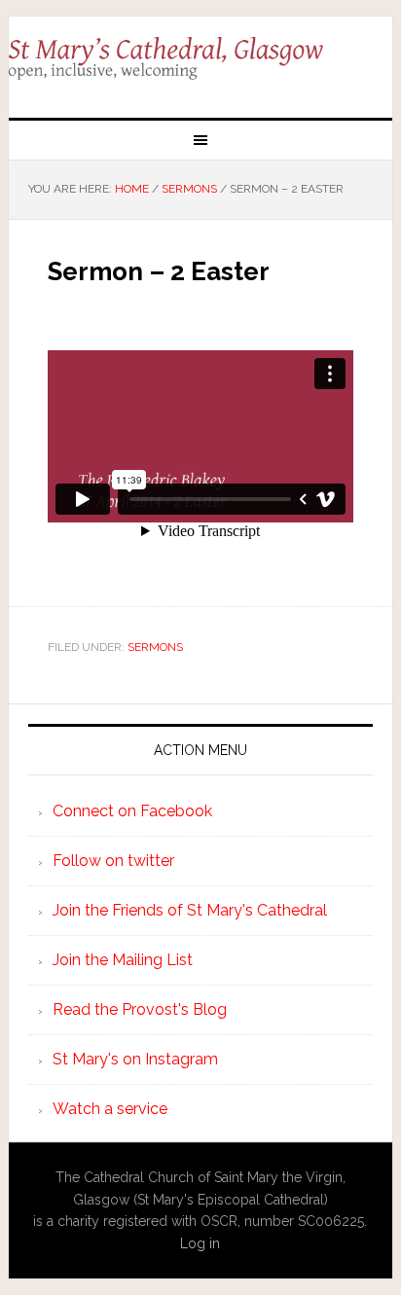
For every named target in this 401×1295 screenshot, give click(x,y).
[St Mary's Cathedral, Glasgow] (200, 59)
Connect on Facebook (132, 811)
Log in (200, 1243)
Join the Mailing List (123, 960)
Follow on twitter (113, 860)
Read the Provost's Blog (140, 1009)
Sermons (155, 647)
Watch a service (110, 1108)
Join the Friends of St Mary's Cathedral (190, 910)
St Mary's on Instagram (135, 1059)
